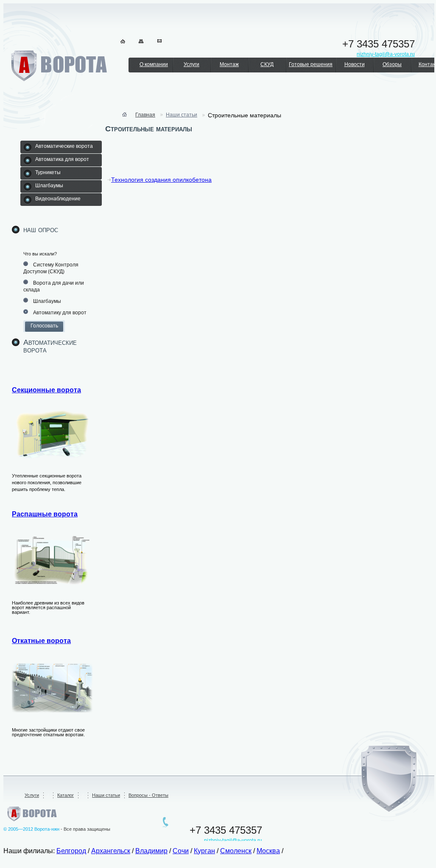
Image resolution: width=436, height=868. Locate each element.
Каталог (65, 795)
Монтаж (229, 64)
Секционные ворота (46, 390)
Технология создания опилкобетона (161, 179)
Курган (204, 850)
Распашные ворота (45, 514)
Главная (145, 115)
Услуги (191, 64)
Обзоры (392, 64)
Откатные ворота (41, 640)
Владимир (151, 850)
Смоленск (236, 850)
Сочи (181, 850)
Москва (268, 850)
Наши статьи (181, 115)
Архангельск (110, 850)
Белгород (71, 850)
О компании (154, 64)
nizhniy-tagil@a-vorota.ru (233, 840)
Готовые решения (311, 64)
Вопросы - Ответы (148, 795)
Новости (354, 64)
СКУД (267, 64)
